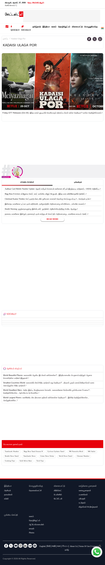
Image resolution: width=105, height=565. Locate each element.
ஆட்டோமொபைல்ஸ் (36, 524)
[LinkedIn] (25, 546)
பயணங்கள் (83, 494)
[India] (102, 28)
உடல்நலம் (82, 503)
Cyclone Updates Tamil (55, 452)
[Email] (35, 546)
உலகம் (53, 27)
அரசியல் (7, 490)
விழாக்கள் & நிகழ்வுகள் (88, 507)
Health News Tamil (12, 456)
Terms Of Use (84, 546)
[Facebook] (89, 39)
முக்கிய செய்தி (11, 515)
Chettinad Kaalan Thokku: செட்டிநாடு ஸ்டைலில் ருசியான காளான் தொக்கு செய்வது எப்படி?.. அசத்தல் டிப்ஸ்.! (48, 199)
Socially (26, 30)
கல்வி (6, 499)
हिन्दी (48, 546)
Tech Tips (40, 461)
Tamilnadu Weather (12, 452)
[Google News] (30, 546)
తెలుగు (65, 546)
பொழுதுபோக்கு (91, 27)
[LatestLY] (14, 14)
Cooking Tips (10, 461)
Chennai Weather (83, 456)
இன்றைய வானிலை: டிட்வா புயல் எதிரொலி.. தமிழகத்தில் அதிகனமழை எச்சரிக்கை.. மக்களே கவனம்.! (45, 204)
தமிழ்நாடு (37, 27)
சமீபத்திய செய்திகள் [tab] (27, 182)
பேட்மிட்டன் (58, 499)
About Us (73, 546)
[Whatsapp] (100, 39)
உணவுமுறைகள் (85, 490)
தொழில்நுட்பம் (64, 27)
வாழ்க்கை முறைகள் (88, 486)
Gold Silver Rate (26, 461)
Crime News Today (47, 456)
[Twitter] (95, 39)
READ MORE (52, 219)
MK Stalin (91, 452)
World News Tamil (65, 456)
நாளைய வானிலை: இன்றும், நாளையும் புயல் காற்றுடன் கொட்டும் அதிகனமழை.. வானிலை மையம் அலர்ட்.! (46, 214)
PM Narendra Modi (76, 452)
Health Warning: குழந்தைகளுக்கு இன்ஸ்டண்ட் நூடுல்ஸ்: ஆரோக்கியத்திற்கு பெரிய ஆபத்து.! (41, 209)
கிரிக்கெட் (58, 490)
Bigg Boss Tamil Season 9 (33, 452)
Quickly (15, 30)
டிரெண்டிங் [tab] (78, 182)
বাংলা (58, 546)
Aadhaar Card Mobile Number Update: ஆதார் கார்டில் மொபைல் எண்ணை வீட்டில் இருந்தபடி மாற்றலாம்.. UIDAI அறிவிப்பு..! (52, 189)
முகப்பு (5, 39)
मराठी (54, 546)
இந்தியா (46, 27)
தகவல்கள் (8, 494)
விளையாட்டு (77, 27)
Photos (31, 533)
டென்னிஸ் (58, 494)
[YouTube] (16, 546)
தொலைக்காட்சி (35, 490)
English (42, 546)
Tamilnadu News (30, 456)
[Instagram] (20, 546)
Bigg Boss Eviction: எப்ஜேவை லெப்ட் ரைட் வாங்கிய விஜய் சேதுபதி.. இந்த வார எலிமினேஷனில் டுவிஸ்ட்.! (45, 194)
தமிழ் (67, 550)
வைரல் (31, 528)
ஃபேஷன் (82, 499)
